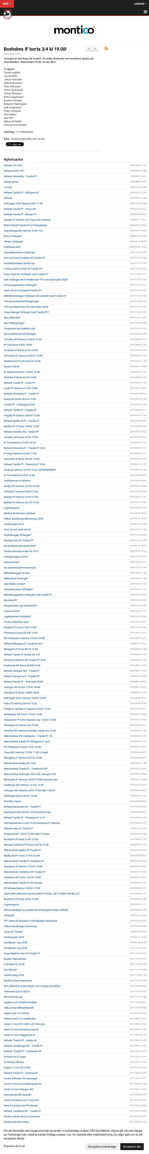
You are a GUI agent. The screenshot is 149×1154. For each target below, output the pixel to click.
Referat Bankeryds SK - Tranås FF (22, 806)
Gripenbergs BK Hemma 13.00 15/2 (23, 230)
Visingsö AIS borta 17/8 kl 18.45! (22, 687)
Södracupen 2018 (14, 937)
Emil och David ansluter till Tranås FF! (24, 257)
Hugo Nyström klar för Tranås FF (22, 953)
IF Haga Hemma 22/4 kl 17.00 (20, 453)
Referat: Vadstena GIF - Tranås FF (22, 1111)
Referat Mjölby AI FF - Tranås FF (21, 420)
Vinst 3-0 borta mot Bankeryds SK (22, 1083)
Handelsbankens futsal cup (19, 263)
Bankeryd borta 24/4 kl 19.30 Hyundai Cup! (27, 812)
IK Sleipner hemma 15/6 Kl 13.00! (22, 371)
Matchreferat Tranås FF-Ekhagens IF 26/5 (27, 741)
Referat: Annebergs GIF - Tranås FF (23, 1045)
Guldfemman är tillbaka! (17, 480)
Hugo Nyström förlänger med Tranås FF (26, 274)
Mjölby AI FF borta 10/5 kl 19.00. (22, 426)
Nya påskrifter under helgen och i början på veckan (32, 986)
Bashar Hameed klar (15, 958)
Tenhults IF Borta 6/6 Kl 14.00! (20, 377)
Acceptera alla (132, 1146)
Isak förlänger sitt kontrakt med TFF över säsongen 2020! (36, 279)
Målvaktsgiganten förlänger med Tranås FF (28, 594)
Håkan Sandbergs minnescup (20, 926)
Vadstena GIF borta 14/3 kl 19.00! (22, 877)
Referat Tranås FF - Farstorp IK (21, 1073)
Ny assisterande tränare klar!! (20, 545)
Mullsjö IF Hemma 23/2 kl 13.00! (21, 502)
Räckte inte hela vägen (16, 1121)
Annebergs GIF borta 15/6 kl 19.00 (23, 714)
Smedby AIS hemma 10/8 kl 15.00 (22, 339)
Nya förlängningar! (14, 323)
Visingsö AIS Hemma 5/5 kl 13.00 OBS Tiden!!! (29, 790)
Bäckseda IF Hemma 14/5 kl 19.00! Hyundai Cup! (31, 779)
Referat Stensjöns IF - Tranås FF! (22, 676)
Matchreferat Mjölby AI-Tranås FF (22, 850)
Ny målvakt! (10, 969)
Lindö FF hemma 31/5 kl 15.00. (21, 388)
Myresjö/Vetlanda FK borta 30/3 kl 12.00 (26, 844)
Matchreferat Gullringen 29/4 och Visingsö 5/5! (30, 774)
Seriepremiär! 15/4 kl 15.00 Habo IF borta (26, 833)
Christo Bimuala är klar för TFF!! (21, 551)
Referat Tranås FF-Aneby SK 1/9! (22, 654)
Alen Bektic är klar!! (14, 583)
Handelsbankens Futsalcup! (19, 252)
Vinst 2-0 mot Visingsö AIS (19, 1089)
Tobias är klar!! (12, 611)
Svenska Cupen (12, 801)
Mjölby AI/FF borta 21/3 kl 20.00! (22, 855)
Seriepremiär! (11, 181)
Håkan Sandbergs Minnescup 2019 (23, 518)
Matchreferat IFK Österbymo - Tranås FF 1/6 (28, 736)
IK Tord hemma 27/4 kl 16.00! (20, 442)
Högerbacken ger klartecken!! (20, 605)
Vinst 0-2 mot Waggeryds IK (19, 1034)
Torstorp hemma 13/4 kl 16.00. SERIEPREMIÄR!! (30, 469)
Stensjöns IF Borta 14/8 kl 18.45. (22, 692)
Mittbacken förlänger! (16, 578)
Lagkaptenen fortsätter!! (17, 616)
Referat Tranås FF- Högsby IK (20, 410)
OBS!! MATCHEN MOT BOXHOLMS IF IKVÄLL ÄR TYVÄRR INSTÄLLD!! (42, 893)
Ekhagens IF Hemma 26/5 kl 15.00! (23, 757)
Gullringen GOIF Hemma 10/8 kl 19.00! (25, 698)
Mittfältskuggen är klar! (17, 573)
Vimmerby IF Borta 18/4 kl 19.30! (22, 458)
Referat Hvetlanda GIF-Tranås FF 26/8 (24, 660)
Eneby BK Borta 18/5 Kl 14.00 (20, 399)
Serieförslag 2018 (14, 975)
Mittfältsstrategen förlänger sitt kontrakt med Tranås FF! (35, 295)
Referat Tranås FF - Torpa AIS (20, 208)
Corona (8, 187)
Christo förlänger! (13, 241)
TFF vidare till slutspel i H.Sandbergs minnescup (30, 920)
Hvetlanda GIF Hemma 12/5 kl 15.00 (23, 785)
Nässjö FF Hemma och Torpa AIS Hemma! (27, 219)
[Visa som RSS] (106, 49)
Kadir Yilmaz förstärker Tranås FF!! (23, 290)
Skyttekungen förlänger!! (17, 535)
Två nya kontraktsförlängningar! (21, 301)
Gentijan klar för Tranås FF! (19, 540)
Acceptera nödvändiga (102, 1146)
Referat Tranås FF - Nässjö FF (20, 214)
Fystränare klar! (12, 247)
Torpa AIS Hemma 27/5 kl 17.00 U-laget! (26, 752)
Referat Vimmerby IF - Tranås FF (21, 393)
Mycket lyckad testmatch (18, 980)
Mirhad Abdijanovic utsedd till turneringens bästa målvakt (36, 909)
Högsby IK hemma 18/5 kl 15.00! (22, 415)
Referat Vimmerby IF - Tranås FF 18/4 (24, 448)
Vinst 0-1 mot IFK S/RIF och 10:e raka (24, 1024)
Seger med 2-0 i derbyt (16, 1013)
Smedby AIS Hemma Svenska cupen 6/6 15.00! (30, 730)
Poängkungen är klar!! (16, 556)
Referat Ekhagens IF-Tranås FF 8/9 (23, 643)
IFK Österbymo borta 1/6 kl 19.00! (22, 746)
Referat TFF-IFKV (13, 165)
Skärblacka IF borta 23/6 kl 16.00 (22, 361)
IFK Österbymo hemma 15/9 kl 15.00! (24, 638)
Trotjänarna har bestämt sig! (19, 328)
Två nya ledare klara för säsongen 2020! (26, 306)
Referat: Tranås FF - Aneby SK (20, 1040)
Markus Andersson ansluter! (19, 513)
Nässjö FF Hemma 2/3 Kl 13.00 (21, 496)
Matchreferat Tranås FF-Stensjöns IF (24, 861)
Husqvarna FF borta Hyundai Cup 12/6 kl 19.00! (30, 719)
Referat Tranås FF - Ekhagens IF (21, 192)
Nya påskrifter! (12, 317)
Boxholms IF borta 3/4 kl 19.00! (35, 49)
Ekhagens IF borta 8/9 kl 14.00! (21, 649)
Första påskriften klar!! (16, 621)
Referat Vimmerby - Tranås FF (20, 176)
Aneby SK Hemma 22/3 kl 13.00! (21, 486)
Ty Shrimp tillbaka (14, 1062)
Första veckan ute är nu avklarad (22, 1116)
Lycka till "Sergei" (13, 931)
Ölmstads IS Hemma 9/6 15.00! (21, 725)
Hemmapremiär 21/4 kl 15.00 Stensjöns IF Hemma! (32, 823)
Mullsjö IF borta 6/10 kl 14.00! (20, 627)
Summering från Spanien (17, 1094)
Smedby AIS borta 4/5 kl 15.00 (21, 437)
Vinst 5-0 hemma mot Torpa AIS (21, 1100)
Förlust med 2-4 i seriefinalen (20, 1018)
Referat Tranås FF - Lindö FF (19, 382)
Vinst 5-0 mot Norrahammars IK (21, 1029)
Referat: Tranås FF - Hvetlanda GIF (23, 1051)
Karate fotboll (11, 366)
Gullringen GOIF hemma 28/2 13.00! (23, 203)
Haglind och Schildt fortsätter (20, 1002)
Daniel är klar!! (11, 562)
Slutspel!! (9, 915)
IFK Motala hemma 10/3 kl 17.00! (22, 888)
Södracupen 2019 (14, 524)
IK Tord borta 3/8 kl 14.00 (18, 344)
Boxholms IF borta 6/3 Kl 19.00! (21, 899)
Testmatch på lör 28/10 (16, 991)
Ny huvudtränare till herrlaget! (20, 333)
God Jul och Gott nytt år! (17, 529)
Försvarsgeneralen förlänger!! (20, 285)
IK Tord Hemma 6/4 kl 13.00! (19, 475)
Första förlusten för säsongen (20, 1078)
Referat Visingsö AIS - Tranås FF (22, 670)
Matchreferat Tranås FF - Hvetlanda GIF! (26, 768)
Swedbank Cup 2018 (15, 942)
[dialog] (74, 1138)
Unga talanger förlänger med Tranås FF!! (26, 312)
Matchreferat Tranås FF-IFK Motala (23, 882)
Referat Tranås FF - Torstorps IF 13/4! (24, 464)
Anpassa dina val (14, 1146)
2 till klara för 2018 (14, 964)
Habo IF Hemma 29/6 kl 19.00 (20, 703)
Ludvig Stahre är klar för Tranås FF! (23, 268)
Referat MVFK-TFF (14, 170)
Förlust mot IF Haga (15, 1056)
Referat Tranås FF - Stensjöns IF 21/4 (24, 817)
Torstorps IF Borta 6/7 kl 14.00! (21, 350)
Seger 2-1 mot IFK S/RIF (17, 1067)
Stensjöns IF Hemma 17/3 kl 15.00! (23, 866)
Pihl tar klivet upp (13, 996)
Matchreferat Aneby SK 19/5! (20, 763)
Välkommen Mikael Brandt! (19, 1007)
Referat (8, 198)
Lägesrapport (11, 507)
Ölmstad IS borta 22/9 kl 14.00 (20, 632)
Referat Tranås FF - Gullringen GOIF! (23, 681)
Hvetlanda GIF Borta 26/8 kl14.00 (22, 665)
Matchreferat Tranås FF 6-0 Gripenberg (25, 225)
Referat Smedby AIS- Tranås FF (21, 431)
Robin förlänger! (13, 236)
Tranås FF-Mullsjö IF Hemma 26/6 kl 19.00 (27, 708)
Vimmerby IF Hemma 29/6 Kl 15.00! (23, 355)
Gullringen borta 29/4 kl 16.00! (20, 795)
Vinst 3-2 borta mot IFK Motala (21, 1105)
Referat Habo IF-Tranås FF (18, 828)
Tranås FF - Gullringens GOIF (19, 404)
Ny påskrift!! (10, 600)
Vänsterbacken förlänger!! (18, 589)
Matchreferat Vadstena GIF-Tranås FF (24, 871)
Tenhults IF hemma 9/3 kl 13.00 (21, 491)
